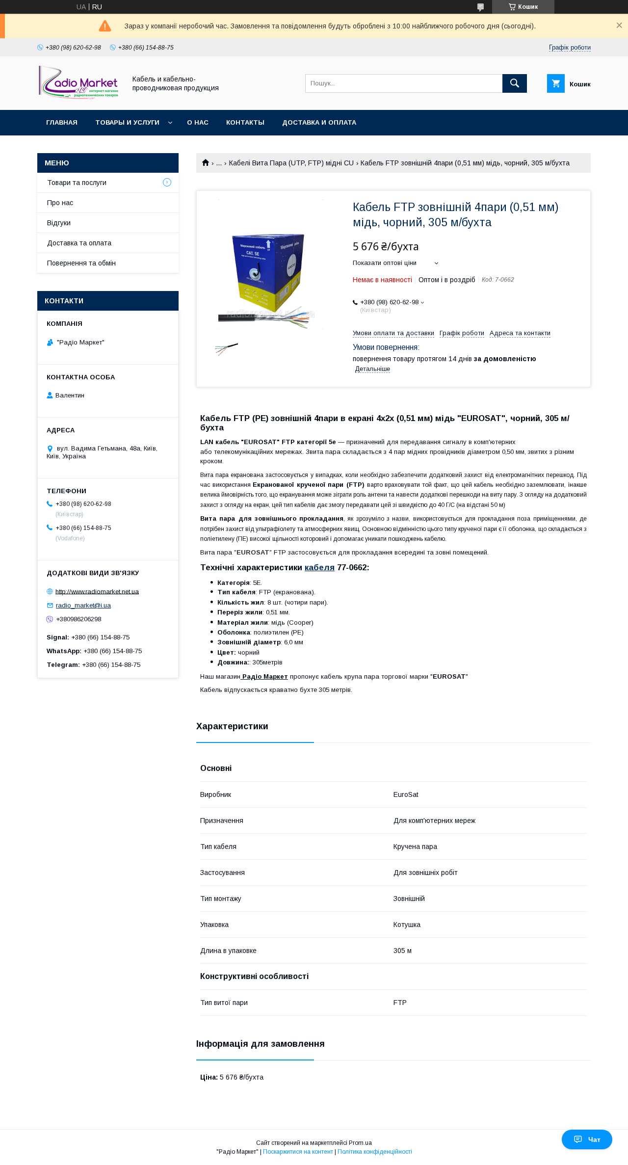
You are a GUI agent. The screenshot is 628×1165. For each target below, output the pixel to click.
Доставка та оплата (79, 243)
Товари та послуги (76, 182)
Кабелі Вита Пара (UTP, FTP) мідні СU (291, 163)
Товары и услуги (127, 122)
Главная (62, 122)
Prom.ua (360, 1142)
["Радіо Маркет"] (79, 97)
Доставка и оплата (319, 122)
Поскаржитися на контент (298, 1151)
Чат (594, 1139)
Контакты (245, 122)
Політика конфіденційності (375, 1151)
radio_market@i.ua (83, 605)
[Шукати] (514, 83)
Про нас (60, 203)
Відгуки (59, 223)
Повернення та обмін (81, 263)
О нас (198, 122)
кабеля (320, 567)
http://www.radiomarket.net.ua (97, 591)
